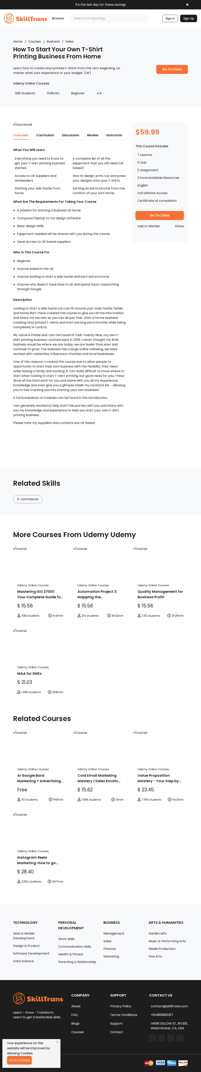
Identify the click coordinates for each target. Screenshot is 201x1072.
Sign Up (188, 18)
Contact (116, 1032)
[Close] (57, 1042)
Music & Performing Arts (167, 941)
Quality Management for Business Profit (160, 594)
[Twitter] (170, 1038)
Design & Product (26, 946)
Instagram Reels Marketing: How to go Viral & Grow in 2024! (36, 860)
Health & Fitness (70, 954)
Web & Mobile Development (24, 935)
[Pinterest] (179, 1038)
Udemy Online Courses (33, 585)
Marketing (111, 956)
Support (116, 1023)
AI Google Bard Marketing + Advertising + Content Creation (39, 778)
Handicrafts (158, 933)
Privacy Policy (120, 1006)
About (76, 1006)
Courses (34, 41)
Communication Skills (74, 946)
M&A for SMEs (29, 673)
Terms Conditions (123, 1015)
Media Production (162, 949)
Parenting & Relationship (77, 962)
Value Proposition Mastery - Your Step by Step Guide (158, 778)
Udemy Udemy (109, 535)
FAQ (74, 1015)
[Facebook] (152, 1038)
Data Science (23, 961)
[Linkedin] (161, 1038)
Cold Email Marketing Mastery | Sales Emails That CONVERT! (98, 778)
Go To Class (172, 69)
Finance (109, 949)
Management (113, 933)
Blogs (75, 1023)
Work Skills (66, 939)
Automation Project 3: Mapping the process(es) (97, 594)
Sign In (170, 18)
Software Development (31, 953)
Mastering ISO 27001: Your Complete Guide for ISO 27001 (39, 594)
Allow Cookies (19, 1060)
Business (53, 41)
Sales (70, 41)
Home (17, 41)
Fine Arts (155, 956)
